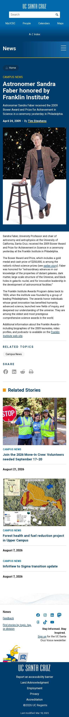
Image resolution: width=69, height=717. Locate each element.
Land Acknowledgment (35, 682)
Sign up (42, 636)
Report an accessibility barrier (34, 677)
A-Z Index (34, 34)
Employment (34, 688)
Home (12, 67)
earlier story (50, 265)
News (9, 48)
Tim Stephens (37, 121)
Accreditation (34, 699)
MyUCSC (10, 23)
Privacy (34, 694)
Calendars (44, 23)
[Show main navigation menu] (63, 48)
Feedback (8, 618)
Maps (60, 23)
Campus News (14, 354)
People (27, 23)
